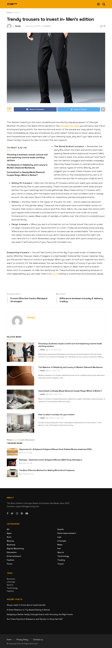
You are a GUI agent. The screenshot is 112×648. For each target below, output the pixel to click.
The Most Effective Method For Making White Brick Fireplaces (47, 470)
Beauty (10, 541)
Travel (60, 564)
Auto (9, 537)
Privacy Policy (22, 639)
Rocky (18, 26)
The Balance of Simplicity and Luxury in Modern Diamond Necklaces (70, 367)
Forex (9, 564)
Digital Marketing (15, 548)
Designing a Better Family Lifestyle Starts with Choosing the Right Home (40, 614)
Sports (60, 552)
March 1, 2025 (52, 394)
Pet (59, 548)
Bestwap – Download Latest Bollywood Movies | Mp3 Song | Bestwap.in (50, 460)
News (59, 544)
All (8, 529)
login (16, 440)
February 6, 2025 (54, 418)
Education (12, 552)
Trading (61, 560)
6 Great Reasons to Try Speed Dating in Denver (28, 609)
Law (59, 537)
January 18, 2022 (26, 453)
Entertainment (14, 556)
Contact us (38, 639)
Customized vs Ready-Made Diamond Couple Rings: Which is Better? (70, 391)
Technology (63, 556)
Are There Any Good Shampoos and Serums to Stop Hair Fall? (35, 619)
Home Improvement (66, 533)
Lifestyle (61, 541)
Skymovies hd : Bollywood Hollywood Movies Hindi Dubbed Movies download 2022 (55, 449)
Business (11, 544)
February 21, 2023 (33, 26)
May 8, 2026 (52, 371)
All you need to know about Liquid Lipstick (26, 605)
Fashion (17, 12)
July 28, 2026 (52, 350)
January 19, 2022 (26, 463)
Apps (9, 533)
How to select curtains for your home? (56, 414)
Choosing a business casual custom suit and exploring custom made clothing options (27, 157)
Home (9, 12)
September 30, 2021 (27, 474)
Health (60, 529)
